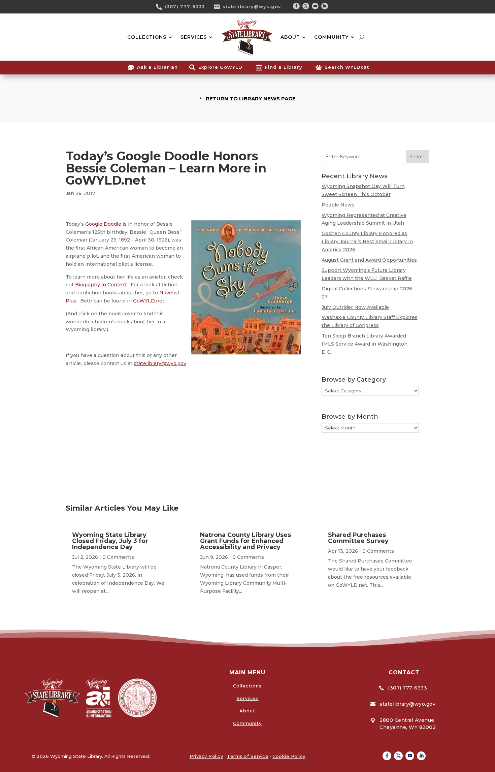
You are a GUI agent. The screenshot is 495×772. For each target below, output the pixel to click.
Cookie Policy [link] (288, 756)
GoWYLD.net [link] (148, 301)
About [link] (247, 710)
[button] (296, 6)
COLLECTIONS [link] (146, 37)
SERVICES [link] (193, 37)
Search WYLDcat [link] (347, 67)
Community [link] (247, 723)
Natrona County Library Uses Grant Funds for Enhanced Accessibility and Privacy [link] (245, 541)
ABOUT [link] (290, 37)
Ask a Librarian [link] (157, 67)
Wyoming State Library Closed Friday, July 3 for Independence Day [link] (110, 541)
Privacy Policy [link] (206, 756)
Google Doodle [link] (103, 224)
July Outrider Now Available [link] (355, 307)
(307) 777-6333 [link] (185, 6)
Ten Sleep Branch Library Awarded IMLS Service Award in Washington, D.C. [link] (365, 344)
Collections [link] (247, 685)
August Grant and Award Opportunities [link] (369, 260)
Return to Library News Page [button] (251, 98)
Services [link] (247, 698)
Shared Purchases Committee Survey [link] (358, 538)
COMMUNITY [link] (331, 37)
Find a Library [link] (283, 67)
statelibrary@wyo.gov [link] (252, 6)
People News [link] (338, 205)
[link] (161, 7)
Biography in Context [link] (101, 285)
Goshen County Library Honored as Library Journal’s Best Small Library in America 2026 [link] (367, 241)
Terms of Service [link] (247, 756)
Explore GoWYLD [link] (220, 67)
